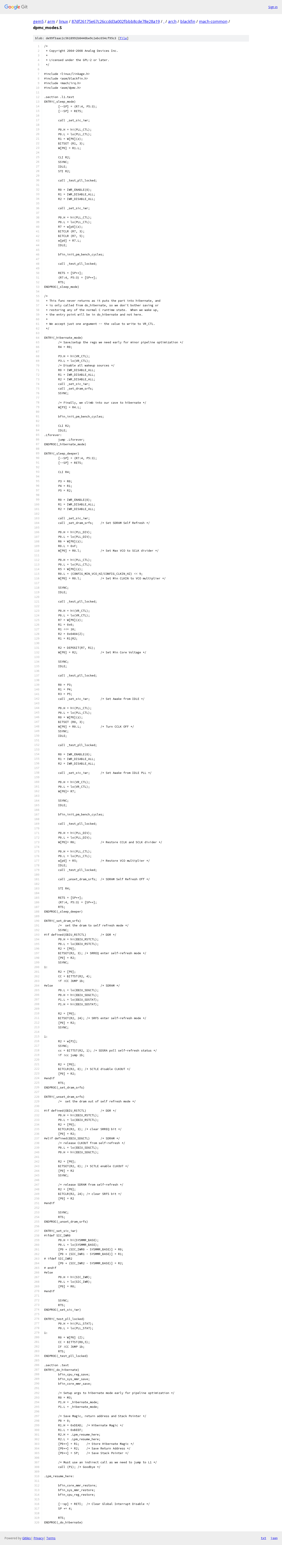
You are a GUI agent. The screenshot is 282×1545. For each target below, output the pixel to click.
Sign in (273, 7)
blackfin (187, 21)
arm (51, 21)
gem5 (38, 21)
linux (63, 21)
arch (172, 21)
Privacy (38, 1538)
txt (263, 1538)
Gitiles (26, 1538)
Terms (51, 1538)
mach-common (213, 21)
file (123, 38)
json (274, 1538)
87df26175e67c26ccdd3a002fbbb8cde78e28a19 (116, 21)
